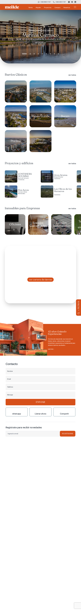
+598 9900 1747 (45, 2)
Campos (57, 7)
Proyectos (47, 7)
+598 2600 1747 (60, 2)
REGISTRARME (67, 434)
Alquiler (38, 7)
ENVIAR (40, 402)
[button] (24, 53)
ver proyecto (40, 42)
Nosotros (67, 7)
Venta (30, 7)
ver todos (72, 75)
